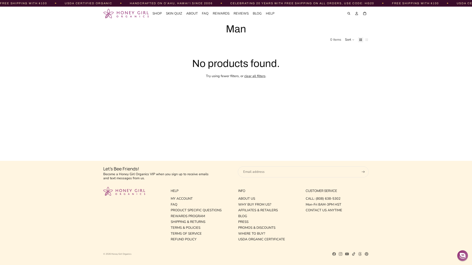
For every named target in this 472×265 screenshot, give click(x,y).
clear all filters (255, 76)
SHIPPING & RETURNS (188, 222)
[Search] (349, 13)
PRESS (243, 222)
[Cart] (365, 13)
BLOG (242, 216)
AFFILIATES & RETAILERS (258, 210)
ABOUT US (246, 198)
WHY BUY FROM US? (254, 204)
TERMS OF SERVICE (186, 233)
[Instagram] (340, 254)
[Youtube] (347, 254)
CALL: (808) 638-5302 (323, 198)
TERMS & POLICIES (185, 227)
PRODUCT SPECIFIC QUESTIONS (196, 210)
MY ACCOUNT (182, 198)
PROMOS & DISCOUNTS (256, 227)
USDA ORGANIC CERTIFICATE (261, 239)
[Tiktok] (353, 254)
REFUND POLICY (184, 239)
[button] (349, 40)
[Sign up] (363, 172)
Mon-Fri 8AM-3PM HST (323, 204)
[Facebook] (334, 254)
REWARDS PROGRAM (188, 216)
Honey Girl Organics (121, 253)
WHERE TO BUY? (251, 233)
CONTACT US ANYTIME (324, 210)
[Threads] (360, 254)
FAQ (174, 204)
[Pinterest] (366, 254)
